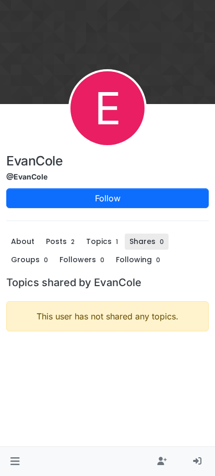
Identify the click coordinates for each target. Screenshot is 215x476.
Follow (108, 198)
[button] (15, 461)
